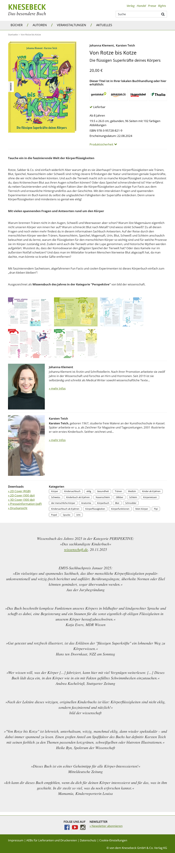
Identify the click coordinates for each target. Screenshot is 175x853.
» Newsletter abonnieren (106, 826)
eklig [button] (88, 491)
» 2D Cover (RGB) (19, 491)
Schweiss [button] (55, 497)
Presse (152, 6)
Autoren (40, 25)
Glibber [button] (119, 497)
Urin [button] (78, 514)
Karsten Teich (125, 45)
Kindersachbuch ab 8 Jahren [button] (65, 508)
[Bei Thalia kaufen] (158, 95)
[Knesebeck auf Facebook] (68, 828)
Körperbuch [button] (103, 503)
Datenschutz (88, 840)
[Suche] (163, 14)
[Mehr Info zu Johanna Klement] (26, 386)
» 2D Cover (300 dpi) (21, 495)
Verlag (131, 6)
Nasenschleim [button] (103, 497)
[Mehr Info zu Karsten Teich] (26, 445)
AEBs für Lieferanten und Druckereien (51, 840)
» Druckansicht (17, 508)
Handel (141, 6)
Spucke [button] (66, 514)
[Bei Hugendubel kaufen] (138, 95)
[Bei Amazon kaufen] (118, 95)
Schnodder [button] (130, 503)
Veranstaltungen (71, 25)
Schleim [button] (133, 497)
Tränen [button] (118, 491)
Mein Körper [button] (141, 508)
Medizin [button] (132, 491)
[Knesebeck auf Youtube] (76, 828)
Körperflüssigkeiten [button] (95, 508)
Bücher (17, 25)
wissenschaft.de (76, 549)
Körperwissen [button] (150, 497)
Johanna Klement (102, 45)
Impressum (15, 840)
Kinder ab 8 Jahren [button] (151, 491)
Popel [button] (54, 514)
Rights (162, 6)
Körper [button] (54, 491)
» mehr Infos (57, 388)
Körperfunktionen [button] (120, 508)
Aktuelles (104, 25)
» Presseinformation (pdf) (25, 504)
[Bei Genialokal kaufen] (99, 95)
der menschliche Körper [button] (63, 503)
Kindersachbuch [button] (72, 491)
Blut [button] (117, 503)
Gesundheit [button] (103, 491)
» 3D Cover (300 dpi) (21, 500)
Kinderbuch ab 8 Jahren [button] (78, 497)
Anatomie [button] (86, 503)
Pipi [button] (156, 508)
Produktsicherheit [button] (101, 144)
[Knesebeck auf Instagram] (82, 828)
